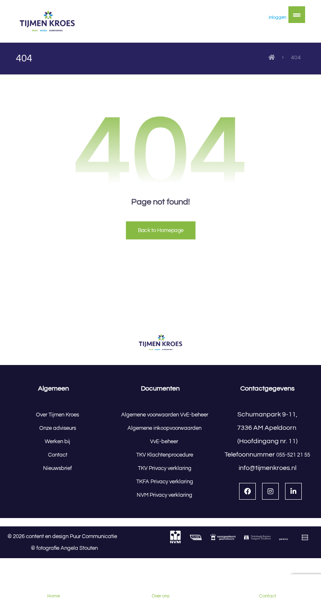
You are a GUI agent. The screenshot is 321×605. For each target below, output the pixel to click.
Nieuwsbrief (57, 468)
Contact (57, 455)
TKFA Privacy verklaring (164, 482)
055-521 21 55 (293, 455)
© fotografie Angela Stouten (64, 548)
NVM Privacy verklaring (164, 495)
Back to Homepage (160, 230)
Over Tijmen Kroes (57, 415)
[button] (296, 14)
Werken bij (57, 441)
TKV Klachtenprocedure (164, 455)
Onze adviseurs (57, 428)
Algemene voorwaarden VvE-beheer (164, 415)
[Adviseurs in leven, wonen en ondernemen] (47, 21)
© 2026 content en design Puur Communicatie (64, 536)
